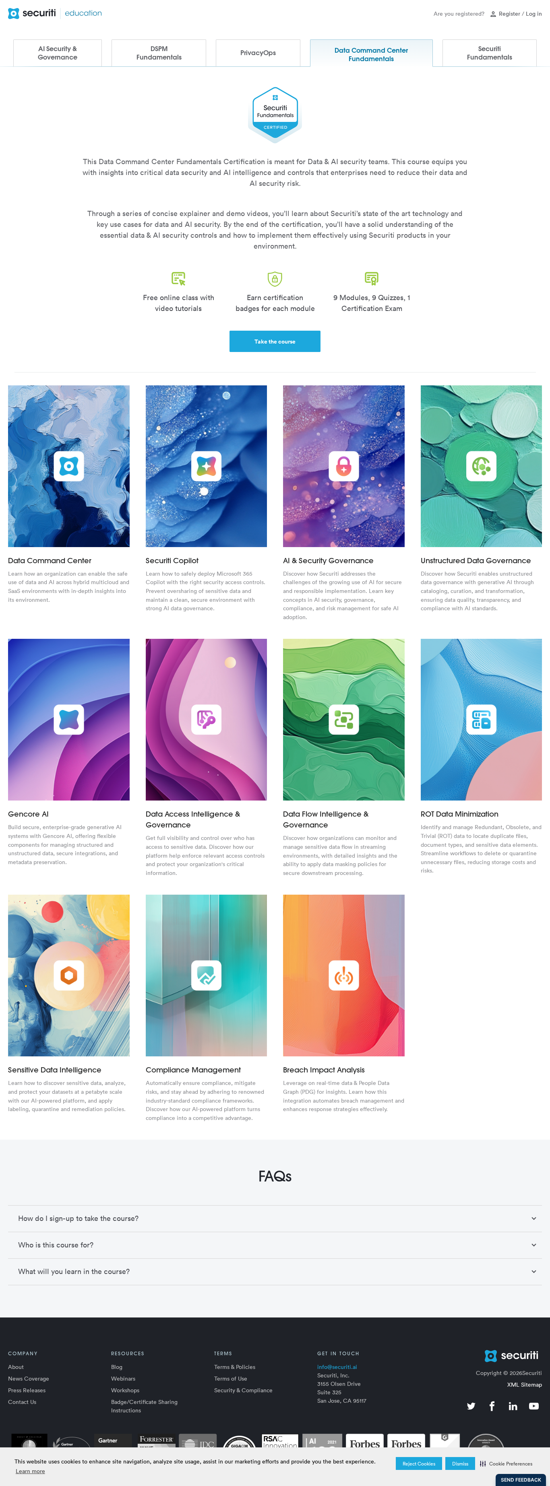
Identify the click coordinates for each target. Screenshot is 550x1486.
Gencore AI (28, 814)
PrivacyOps (258, 53)
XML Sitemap (524, 1384)
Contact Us (22, 1402)
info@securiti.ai (337, 1367)
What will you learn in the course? (74, 1271)
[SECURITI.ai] (481, 1356)
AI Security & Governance (57, 53)
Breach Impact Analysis (324, 1069)
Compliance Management (193, 1069)
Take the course (275, 342)
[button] (506, 1463)
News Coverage (28, 1378)
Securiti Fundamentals (489, 53)
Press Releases (26, 1390)
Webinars (123, 1378)
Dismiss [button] (460, 1463)
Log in (534, 13)
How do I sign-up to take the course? (78, 1218)
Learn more (30, 1471)
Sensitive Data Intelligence (54, 1069)
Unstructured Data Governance (476, 560)
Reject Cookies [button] (419, 1463)
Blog (116, 1367)
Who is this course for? (55, 1244)
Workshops (125, 1390)
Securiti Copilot (172, 560)
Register (509, 13)
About (16, 1367)
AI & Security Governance (328, 560)
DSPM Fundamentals (159, 53)
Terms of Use (230, 1378)
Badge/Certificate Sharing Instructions (144, 1406)
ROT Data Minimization (459, 814)
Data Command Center (49, 560)
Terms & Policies (234, 1367)
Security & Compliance (243, 1390)
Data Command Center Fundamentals (371, 54)
